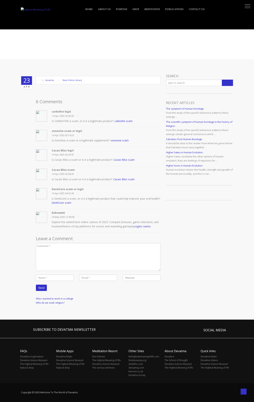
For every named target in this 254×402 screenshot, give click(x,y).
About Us (104, 9)
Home (89, 9)
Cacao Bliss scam (124, 159)
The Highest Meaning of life (34, 364)
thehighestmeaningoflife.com (143, 356)
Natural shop (27, 367)
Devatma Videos (209, 360)
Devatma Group (136, 375)
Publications (174, 9)
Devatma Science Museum (33, 360)
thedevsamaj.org (137, 360)
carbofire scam (124, 121)
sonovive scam (120, 140)
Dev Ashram (98, 356)
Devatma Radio (64, 356)
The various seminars (103, 367)
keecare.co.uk (135, 371)
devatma (49, 80)
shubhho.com (135, 364)
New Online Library (72, 80)
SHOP (136, 9)
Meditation (152, 9)
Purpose (121, 9)
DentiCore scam (61, 202)
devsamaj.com (136, 367)
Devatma (169, 356)
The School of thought (176, 360)
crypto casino (142, 226)
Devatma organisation (32, 356)
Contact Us (197, 9)
